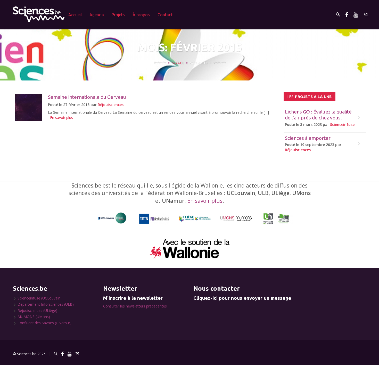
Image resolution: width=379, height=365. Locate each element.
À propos (141, 14)
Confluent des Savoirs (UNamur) (44, 322)
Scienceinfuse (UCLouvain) (40, 298)
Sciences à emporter (308, 138)
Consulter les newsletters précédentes (135, 306)
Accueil (75, 14)
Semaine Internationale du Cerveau (87, 97)
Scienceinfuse (342, 124)
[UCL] (112, 218)
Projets (118, 14)
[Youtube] (356, 14)
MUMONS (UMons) (34, 316)
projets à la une (309, 96)
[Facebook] (347, 14)
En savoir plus (61, 117)
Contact (165, 14)
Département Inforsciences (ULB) (46, 304)
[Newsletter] (365, 14)
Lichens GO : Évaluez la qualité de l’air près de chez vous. (318, 114)
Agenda (96, 14)
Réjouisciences (110, 104)
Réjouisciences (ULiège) (37, 310)
